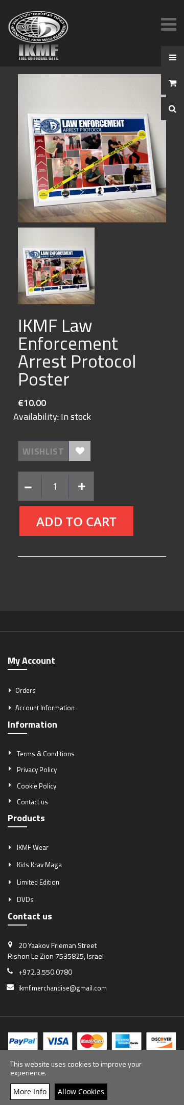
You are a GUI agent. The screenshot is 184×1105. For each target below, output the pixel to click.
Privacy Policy (37, 769)
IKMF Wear (33, 847)
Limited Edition (38, 882)
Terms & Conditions (46, 754)
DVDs (25, 899)
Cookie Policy (36, 786)
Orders (25, 690)
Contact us (32, 802)
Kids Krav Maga (39, 865)
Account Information (45, 708)
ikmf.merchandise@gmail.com (62, 988)
